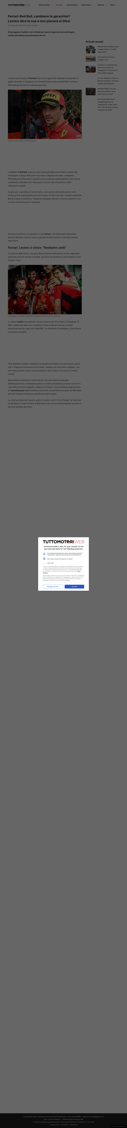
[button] (63, 563)
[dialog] (63, 564)
